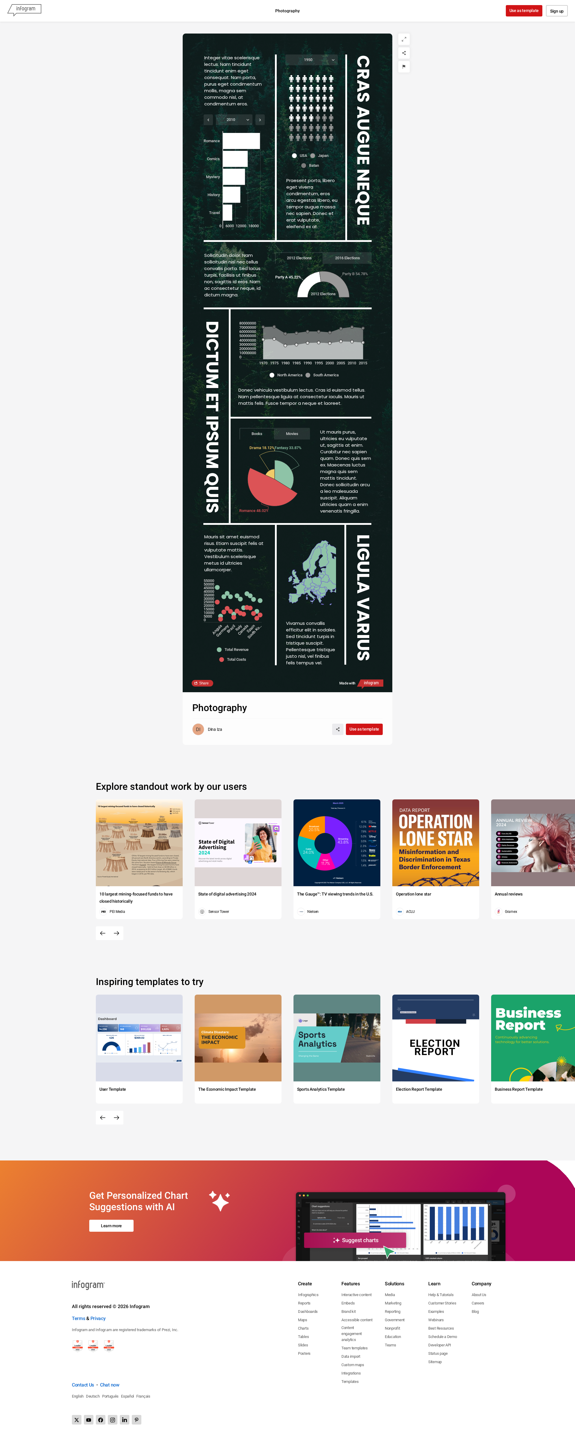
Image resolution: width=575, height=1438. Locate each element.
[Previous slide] (102, 933)
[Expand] (404, 39)
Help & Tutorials (440, 1294)
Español (127, 1396)
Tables (303, 1336)
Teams (390, 1345)
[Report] (404, 66)
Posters (304, 1353)
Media (390, 1294)
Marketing (393, 1303)
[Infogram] (24, 10)
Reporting (392, 1311)
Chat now (109, 1385)
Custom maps (352, 1365)
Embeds (348, 1303)
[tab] (299, 258)
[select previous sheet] (208, 119)
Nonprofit (392, 1328)
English (78, 1396)
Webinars (436, 1320)
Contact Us (83, 1385)
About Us (479, 1294)
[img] (311, 98)
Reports (304, 1303)
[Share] (404, 53)
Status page (438, 1353)
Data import (350, 1356)
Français (143, 1396)
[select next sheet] (260, 119)
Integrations (351, 1373)
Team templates (354, 1348)
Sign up (557, 11)
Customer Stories (442, 1303)
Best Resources (441, 1328)
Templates (349, 1381)
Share (204, 683)
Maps (302, 1320)
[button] (301, 155)
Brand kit (348, 1311)
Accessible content (357, 1320)
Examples (436, 1311)
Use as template (524, 10)
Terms (78, 1318)
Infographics (308, 1294)
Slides (303, 1345)
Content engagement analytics (351, 1333)
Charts (303, 1328)
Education (393, 1336)
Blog (475, 1311)
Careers (478, 1303)
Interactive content (356, 1294)
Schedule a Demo (442, 1336)
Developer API (439, 1345)
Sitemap (435, 1362)
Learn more (111, 1225)
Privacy (98, 1318)
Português (110, 1396)
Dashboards (308, 1311)
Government (395, 1320)
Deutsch (93, 1396)
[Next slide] (116, 933)
